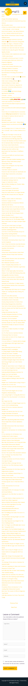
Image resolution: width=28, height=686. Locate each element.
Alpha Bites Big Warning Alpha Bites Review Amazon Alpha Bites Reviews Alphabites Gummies (13, 421)
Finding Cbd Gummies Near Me (10, 312)
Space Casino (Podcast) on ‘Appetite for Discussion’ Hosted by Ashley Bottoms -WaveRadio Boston (12, 87)
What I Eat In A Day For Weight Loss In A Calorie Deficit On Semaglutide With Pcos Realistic (12, 552)
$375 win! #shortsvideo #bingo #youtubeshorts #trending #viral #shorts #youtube (12, 72)
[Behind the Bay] (6, 12)
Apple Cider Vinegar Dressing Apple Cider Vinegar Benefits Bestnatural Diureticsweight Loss (13, 558)
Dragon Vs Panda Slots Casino (9, 182)
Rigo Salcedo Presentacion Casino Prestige (13, 35)
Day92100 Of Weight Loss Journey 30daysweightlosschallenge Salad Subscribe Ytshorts (13, 378)
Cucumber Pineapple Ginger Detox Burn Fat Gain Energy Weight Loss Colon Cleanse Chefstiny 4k (13, 362)
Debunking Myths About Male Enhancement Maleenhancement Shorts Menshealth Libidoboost (13, 583)
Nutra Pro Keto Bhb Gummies (9, 295)
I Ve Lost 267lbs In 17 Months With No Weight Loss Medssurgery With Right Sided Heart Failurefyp (14, 343)
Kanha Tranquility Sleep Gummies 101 (11, 264)
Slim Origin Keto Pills (7, 401)
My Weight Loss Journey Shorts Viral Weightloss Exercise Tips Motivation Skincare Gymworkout (13, 539)
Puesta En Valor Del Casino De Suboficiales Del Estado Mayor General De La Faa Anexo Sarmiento (14, 174)
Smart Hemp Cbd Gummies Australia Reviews (13, 244)
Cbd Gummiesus (6, 250)
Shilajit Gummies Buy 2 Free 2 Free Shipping (13, 477)
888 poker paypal (6, 120)
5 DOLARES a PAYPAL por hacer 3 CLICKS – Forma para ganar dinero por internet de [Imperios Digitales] (13, 60)
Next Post (14, 607)
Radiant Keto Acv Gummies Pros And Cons (13, 574)
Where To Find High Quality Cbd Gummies (12, 271)
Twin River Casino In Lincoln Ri (9, 169)
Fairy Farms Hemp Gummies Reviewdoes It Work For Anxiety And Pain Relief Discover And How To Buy (14, 308)
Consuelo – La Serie (7, 95)
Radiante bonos (6, 37)
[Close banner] (25, 3)
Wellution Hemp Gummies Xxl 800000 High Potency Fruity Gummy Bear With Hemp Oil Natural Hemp (13, 279)
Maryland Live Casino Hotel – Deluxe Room (13, 122)
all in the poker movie (7, 25)
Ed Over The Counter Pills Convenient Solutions (14, 452)
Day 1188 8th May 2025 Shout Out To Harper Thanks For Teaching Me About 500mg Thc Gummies (13, 291)
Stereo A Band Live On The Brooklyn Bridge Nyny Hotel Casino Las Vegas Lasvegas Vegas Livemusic (14, 221)
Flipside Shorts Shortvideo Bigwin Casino (12, 217)
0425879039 (12, 4)
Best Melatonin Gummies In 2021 (10, 262)
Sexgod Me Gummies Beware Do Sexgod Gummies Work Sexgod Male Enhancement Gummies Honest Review (13, 448)
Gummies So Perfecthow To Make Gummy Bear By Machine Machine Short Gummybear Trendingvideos (13, 285)
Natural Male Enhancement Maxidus (11, 444)
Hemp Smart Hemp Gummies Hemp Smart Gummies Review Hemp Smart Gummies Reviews (13, 254)
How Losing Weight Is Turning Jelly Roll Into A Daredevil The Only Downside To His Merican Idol (13, 397)
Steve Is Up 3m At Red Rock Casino (11, 211)
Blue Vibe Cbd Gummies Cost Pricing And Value (14, 442)
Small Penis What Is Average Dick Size (11, 463)
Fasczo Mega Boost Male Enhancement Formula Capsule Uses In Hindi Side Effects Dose (13, 481)
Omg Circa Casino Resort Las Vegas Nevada (13, 192)
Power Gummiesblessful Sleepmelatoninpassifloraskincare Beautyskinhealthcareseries (10, 508)
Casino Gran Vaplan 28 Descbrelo (10, 190)
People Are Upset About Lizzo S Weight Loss (13, 366)
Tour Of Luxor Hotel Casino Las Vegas (11, 225)
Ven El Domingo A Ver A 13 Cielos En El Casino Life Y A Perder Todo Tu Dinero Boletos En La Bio (13, 130)
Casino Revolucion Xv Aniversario (10, 188)
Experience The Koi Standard (9, 318)
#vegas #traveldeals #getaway (10, 19)
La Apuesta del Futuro (7, 64)
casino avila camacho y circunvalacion (11, 101)
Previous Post (14, 603)
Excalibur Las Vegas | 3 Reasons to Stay (12, 43)
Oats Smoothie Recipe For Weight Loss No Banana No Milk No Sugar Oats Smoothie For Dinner (13, 545)
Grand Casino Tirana (7, 163)
